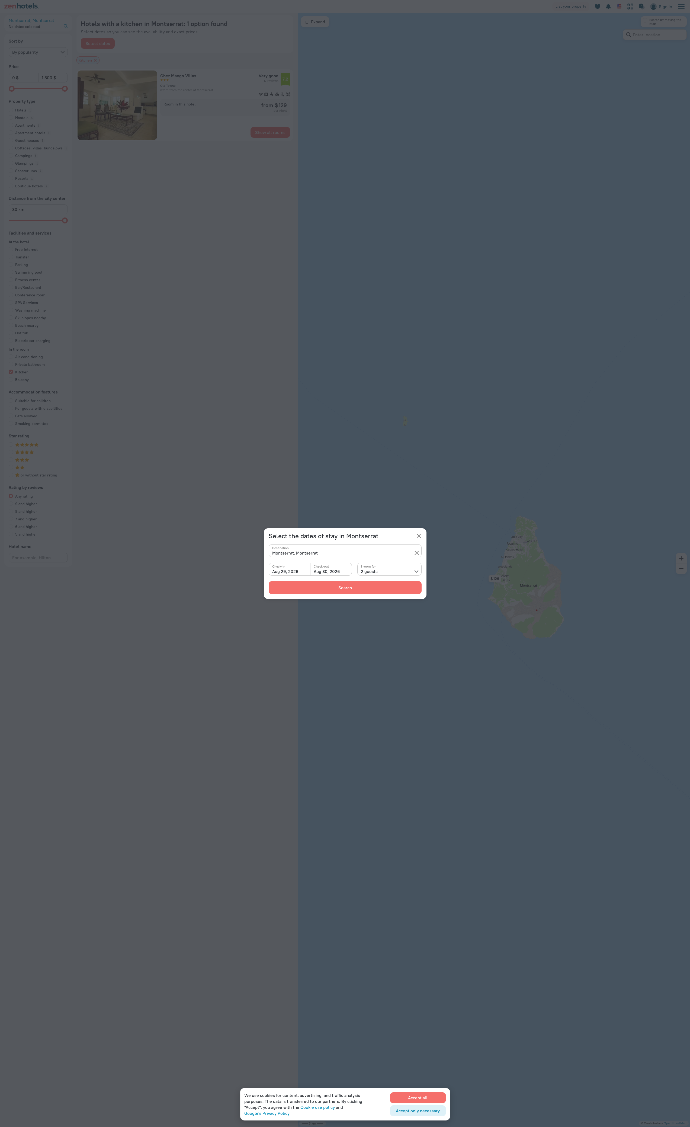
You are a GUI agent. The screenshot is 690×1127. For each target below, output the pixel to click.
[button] (416, 552)
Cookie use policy (317, 1107)
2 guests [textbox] (369, 571)
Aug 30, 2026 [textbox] (327, 571)
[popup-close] (419, 536)
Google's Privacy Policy (267, 1113)
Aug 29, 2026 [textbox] (285, 571)
